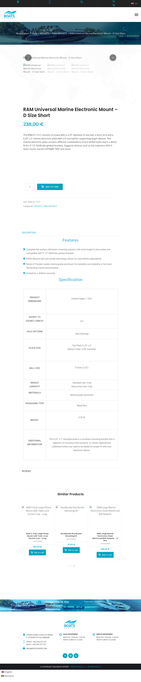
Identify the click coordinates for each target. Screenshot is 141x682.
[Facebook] (65, 655)
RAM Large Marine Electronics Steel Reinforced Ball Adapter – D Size (105, 537)
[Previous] (28, 57)
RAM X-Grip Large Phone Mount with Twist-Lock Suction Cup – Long (37, 536)
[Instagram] (70, 655)
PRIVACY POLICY (77, 666)
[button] (18, 2)
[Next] (113, 57)
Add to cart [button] (39, 552)
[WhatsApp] (76, 655)
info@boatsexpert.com (36, 648)
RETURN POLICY (94, 666)
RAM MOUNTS (50, 206)
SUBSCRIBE (88, 607)
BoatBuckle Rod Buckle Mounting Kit (71, 534)
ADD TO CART (52, 186)
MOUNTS (38, 206)
